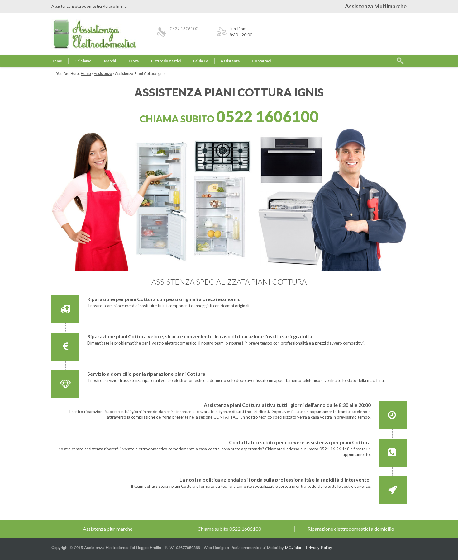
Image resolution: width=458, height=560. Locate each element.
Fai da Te (200, 61)
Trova (133, 61)
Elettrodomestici (166, 61)
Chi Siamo (83, 61)
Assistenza (230, 61)
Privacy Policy (319, 547)
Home (56, 61)
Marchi (110, 61)
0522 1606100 (184, 28)
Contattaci (261, 61)
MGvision (293, 547)
